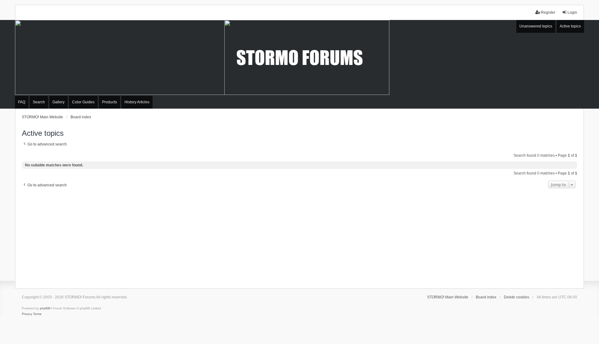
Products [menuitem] (109, 102)
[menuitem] (27, 314)
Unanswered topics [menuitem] (535, 26)
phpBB (45, 308)
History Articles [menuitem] (136, 102)
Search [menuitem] (39, 102)
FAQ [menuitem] (21, 102)
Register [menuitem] (548, 12)
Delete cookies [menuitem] (516, 297)
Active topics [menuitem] (570, 26)
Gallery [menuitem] (58, 102)
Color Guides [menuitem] (83, 102)
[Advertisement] (299, 236)
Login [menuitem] (572, 12)
